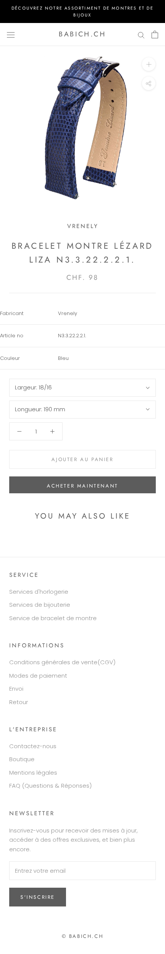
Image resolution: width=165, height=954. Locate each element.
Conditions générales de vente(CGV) (62, 662)
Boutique (22, 759)
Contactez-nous (32, 746)
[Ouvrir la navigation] (11, 34)
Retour (18, 702)
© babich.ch (83, 936)
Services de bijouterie (39, 605)
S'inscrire (37, 897)
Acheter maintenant (82, 485)
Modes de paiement (38, 676)
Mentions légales (33, 772)
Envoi (16, 689)
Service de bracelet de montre (53, 618)
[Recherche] (141, 34)
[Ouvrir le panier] (155, 34)
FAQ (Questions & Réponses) (50, 786)
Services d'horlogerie (38, 592)
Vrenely (82, 226)
